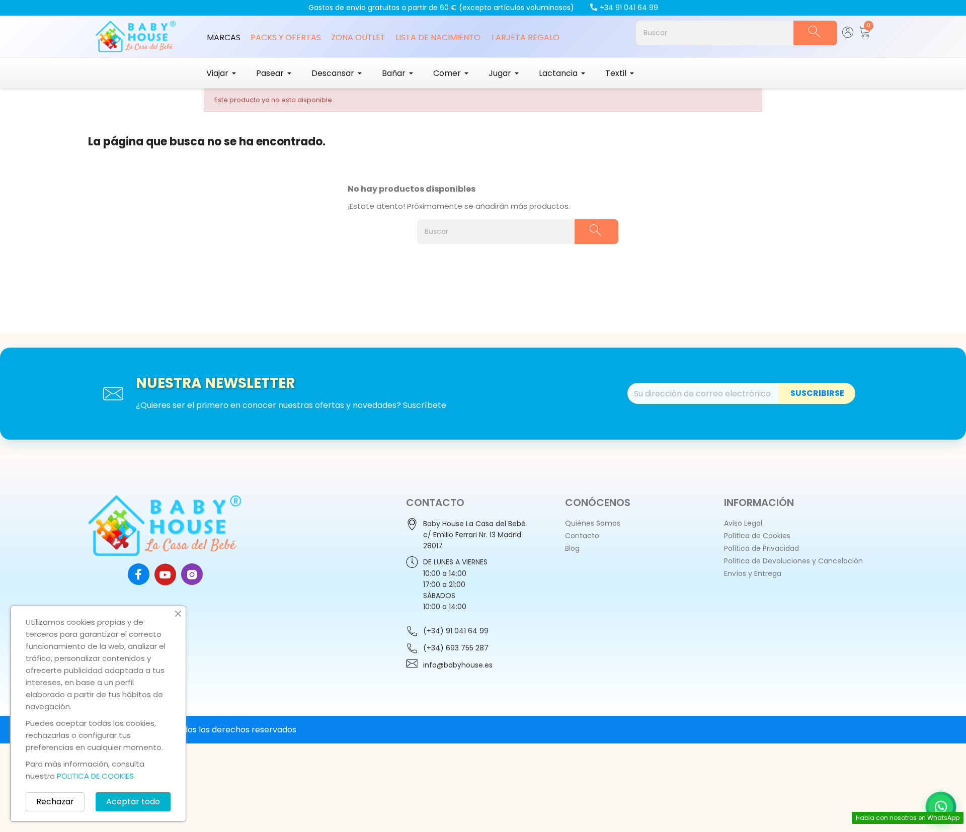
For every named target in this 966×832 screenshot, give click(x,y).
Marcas (223, 37)
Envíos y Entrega (752, 573)
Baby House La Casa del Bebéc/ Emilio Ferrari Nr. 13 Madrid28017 (474, 535)
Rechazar (55, 801)
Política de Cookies (757, 536)
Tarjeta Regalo (525, 37)
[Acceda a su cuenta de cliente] (848, 35)
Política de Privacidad (761, 548)
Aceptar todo (133, 801)
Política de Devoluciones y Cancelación (793, 561)
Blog (572, 548)
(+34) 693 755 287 (456, 648)
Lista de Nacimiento (437, 37)
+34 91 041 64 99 (629, 8)
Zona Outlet (358, 37)
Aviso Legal (743, 523)
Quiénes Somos (592, 523)
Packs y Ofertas (286, 37)
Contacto (582, 536)
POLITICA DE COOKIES (95, 776)
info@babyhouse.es (458, 665)
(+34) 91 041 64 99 (456, 631)
